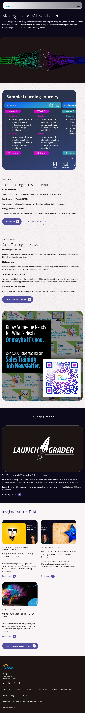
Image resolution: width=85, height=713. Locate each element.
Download (10, 221)
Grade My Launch (9, 494)
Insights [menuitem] (30, 689)
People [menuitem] (54, 689)
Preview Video (35, 221)
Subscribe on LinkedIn (16, 299)
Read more (7, 576)
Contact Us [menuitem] (23, 695)
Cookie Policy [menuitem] (8, 695)
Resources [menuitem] (42, 689)
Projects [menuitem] (19, 689)
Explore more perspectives (18, 646)
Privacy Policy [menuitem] (66, 689)
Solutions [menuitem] (7, 689)
